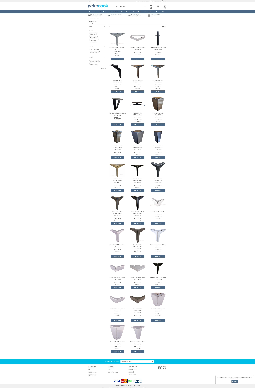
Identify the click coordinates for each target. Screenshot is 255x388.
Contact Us (165, 0)
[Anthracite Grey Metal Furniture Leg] (138, 70)
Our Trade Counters (158, 0)
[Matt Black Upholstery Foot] (158, 37)
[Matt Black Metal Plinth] (138, 103)
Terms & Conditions (132, 374)
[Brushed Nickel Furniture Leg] (158, 70)
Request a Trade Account (145, 0)
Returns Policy (131, 371)
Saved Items (110, 371)
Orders (109, 369)
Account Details (111, 367)
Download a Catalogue (92, 372)
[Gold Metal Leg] (117, 169)
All (116, 6)
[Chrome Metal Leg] (117, 37)
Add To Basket (117, 59)
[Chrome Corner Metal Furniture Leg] (138, 268)
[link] (159, 368)
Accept (235, 381)
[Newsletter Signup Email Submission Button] (152, 361)
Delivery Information (132, 369)
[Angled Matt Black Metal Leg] (117, 70)
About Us (137, 0)
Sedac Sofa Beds (147, 11)
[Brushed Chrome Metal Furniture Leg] (158, 103)
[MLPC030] (158, 299)
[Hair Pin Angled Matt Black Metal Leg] (117, 103)
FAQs (152, 0)
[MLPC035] (117, 332)
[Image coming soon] (138, 37)
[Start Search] (145, 6)
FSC (129, 367)
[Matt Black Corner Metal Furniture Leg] (158, 268)
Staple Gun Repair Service (92, 374)
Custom (110, 26)
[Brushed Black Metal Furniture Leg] (138, 136)
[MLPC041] (158, 202)
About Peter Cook (91, 367)
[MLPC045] (117, 268)
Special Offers (163, 11)
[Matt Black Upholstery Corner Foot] (138, 169)
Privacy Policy (131, 372)
